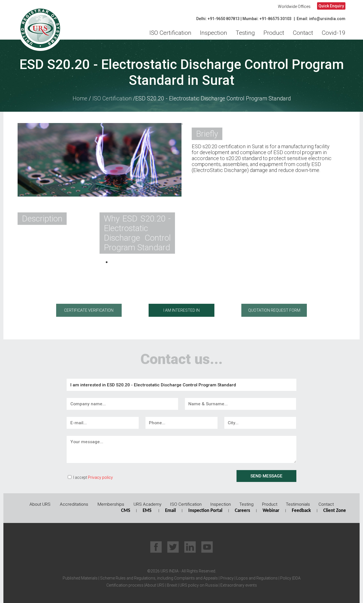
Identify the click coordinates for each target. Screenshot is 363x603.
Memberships (111, 504)
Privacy (227, 578)
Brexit (172, 585)
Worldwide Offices (294, 6)
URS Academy (147, 504)
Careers (242, 510)
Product (273, 32)
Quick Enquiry (331, 6)
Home (80, 98)
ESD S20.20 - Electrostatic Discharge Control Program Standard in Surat (182, 72)
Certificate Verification (88, 310)
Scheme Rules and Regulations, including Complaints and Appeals (158, 578)
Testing (245, 32)
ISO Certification (170, 32)
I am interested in (181, 310)
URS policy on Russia (199, 585)
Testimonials (298, 504)
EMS (147, 510)
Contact (303, 32)
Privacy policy (100, 477)
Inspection (213, 32)
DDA (297, 578)
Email (170, 510)
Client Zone (334, 510)
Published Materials (80, 578)
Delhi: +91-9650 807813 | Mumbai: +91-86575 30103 (244, 18)
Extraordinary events (238, 585)
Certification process (124, 585)
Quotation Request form (274, 310)
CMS (125, 510)
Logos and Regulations (256, 578)
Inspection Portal (205, 510)
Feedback (301, 510)
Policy (285, 578)
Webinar (271, 510)
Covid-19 (333, 32)
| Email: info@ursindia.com (319, 18)
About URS (39, 504)
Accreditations (74, 504)
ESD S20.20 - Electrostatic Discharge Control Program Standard (213, 98)
